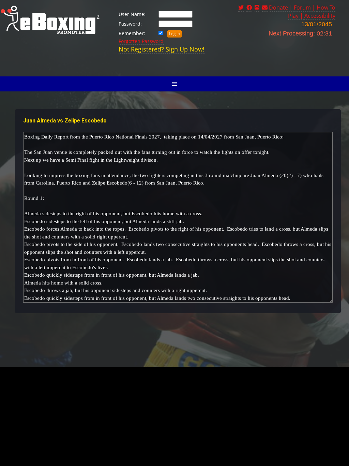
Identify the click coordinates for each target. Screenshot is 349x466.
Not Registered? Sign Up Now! (161, 49)
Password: (130, 23)
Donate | (281, 7)
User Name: (132, 14)
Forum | (305, 7)
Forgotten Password (141, 41)
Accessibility (319, 15)
